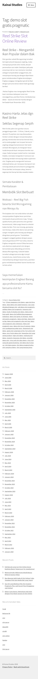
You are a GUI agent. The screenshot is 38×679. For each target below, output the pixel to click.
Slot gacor (5, 649)
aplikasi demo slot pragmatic (12, 309)
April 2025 (8, 424)
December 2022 (10, 523)
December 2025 (10, 399)
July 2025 (8, 413)
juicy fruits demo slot (14, 333)
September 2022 (10, 534)
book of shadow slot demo (15, 312)
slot (3, 618)
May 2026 (8, 381)
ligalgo (4, 640)
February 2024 (9, 474)
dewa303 (5, 627)
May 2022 (8, 537)
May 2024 (8, 463)
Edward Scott (24, 32)
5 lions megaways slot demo (15, 302)
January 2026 (9, 395)
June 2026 (8, 378)
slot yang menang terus (24, 347)
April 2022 (8, 541)
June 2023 (8, 502)
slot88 (4, 631)
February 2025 (9, 431)
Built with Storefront (21, 667)
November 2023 (10, 484)
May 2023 (8, 505)
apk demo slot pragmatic (26, 307)
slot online (6, 636)
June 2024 (8, 459)
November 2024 (10, 442)
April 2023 (8, 509)
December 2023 (10, 481)
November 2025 (10, 402)
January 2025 (9, 434)
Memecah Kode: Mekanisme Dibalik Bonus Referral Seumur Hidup (18, 574)
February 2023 (9, 516)
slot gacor (5, 622)
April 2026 (8, 385)
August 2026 (9, 374)
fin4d (4, 609)
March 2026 (8, 388)
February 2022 (9, 548)
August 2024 (9, 452)
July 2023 (8, 498)
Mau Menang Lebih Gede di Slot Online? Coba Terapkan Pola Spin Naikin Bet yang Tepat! (19, 579)
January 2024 (9, 477)
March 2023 (8, 513)
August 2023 (9, 495)
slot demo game (10, 345)
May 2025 (8, 420)
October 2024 (9, 445)
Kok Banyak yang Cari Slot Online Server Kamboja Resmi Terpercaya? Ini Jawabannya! (20, 568)
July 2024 (8, 456)
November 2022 (10, 527)
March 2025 (8, 427)
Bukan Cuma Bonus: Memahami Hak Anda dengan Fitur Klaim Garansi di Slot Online (18, 593)
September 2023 (10, 491)
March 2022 (8, 545)
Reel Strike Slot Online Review (15, 38)
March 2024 (8, 470)
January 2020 (9, 552)
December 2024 (10, 438)
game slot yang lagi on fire (16, 331)
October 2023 (9, 488)
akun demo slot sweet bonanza (17, 305)
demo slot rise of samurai (22, 326)
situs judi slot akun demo (18, 340)
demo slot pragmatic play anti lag (18, 321)
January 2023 (9, 520)
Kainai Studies (12, 5)
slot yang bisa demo (9, 347)
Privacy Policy (7, 667)
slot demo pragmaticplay (25, 345)
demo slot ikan (22, 319)
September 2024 (10, 449)
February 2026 (9, 392)
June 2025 (8, 417)
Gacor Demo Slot (14, 300)
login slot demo (18, 336)
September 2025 (10, 410)
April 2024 (8, 466)
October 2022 (9, 530)
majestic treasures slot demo (16, 338)
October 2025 (9, 406)
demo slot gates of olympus (19, 316)
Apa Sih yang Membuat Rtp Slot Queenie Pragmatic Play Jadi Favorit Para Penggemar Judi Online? (19, 586)
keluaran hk (6, 613)
